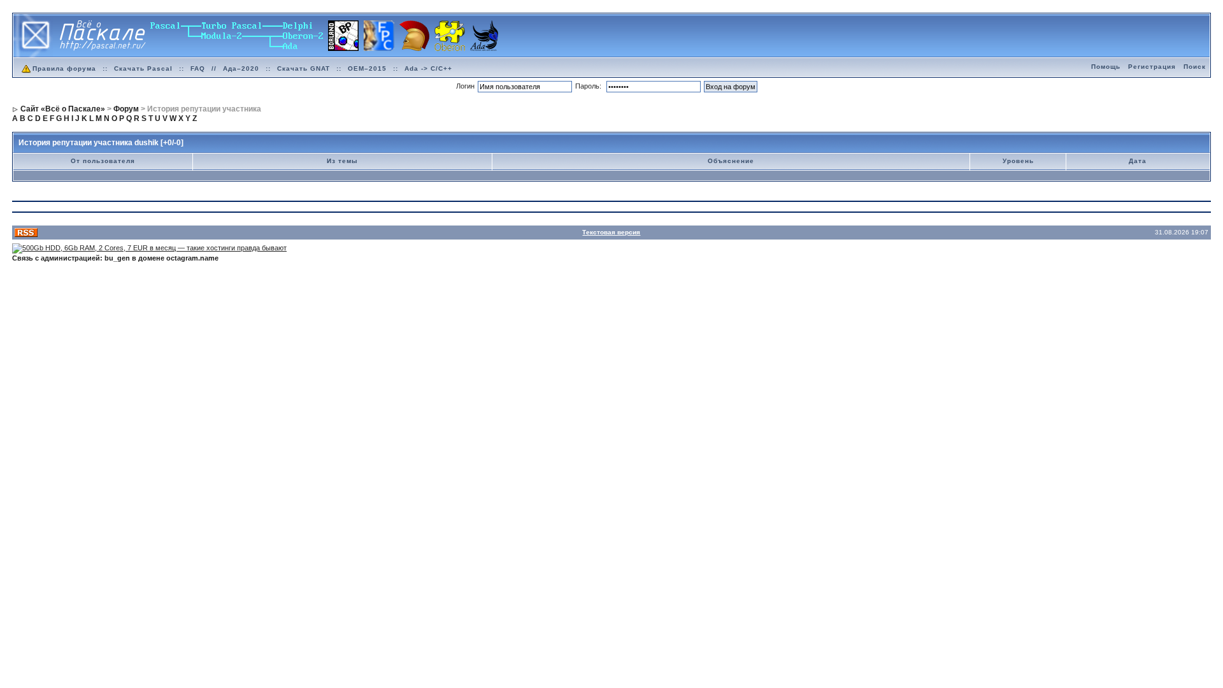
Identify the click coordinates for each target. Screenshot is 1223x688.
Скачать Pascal (143, 68)
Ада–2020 (241, 68)
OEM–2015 (367, 68)
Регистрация (1152, 66)
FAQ (197, 68)
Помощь (1105, 66)
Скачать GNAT (303, 68)
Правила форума (64, 68)
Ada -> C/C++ (428, 68)
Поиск (1195, 66)
